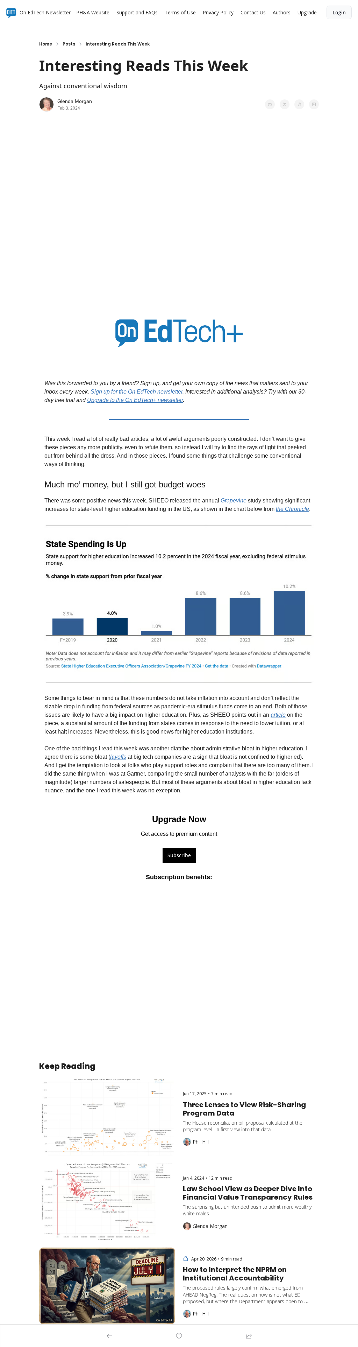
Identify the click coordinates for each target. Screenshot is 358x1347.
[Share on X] (284, 104)
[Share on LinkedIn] (314, 104)
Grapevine (233, 501)
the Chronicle (292, 509)
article (278, 715)
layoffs (118, 757)
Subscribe (179, 855)
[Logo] (11, 12)
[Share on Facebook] (270, 104)
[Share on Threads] (299, 104)
